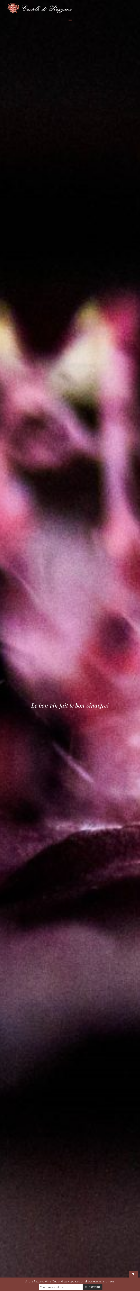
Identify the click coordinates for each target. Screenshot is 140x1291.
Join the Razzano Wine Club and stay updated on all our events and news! (69, 1281)
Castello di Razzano (70, 8)
